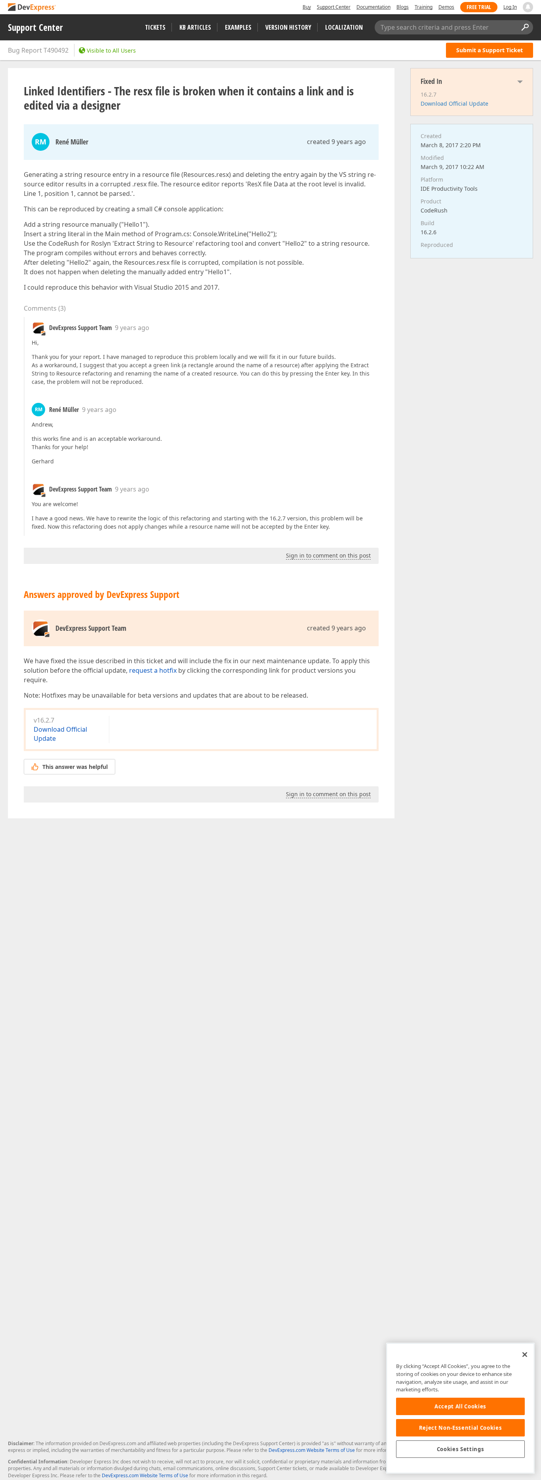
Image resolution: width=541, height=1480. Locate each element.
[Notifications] (528, 7)
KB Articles (195, 27)
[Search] (524, 27)
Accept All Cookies (460, 1406)
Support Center (334, 7)
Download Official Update (454, 103)
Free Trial (479, 7)
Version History (288, 27)
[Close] (524, 1354)
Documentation (373, 7)
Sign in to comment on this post (328, 555)
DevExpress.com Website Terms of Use (312, 1450)
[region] (460, 1408)
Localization (344, 27)
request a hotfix (153, 670)
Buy (307, 7)
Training (423, 7)
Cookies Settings (460, 1449)
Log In (510, 7)
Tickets (155, 27)
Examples (238, 27)
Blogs (402, 7)
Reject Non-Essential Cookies (460, 1427)
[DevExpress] (32, 7)
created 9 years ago (336, 141)
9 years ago (132, 327)
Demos (446, 7)
